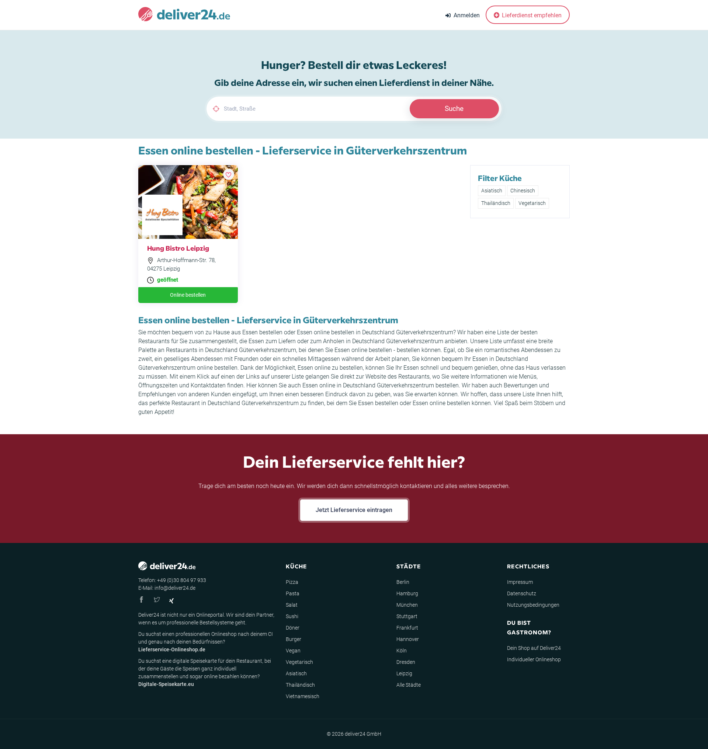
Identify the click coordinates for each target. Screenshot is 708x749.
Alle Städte (408, 685)
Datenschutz (521, 593)
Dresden (405, 662)
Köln (401, 651)
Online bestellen (188, 295)
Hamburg (407, 593)
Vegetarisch (532, 203)
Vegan (293, 651)
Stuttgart (406, 616)
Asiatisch (491, 191)
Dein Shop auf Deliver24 (534, 648)
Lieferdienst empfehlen (531, 15)
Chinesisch (522, 191)
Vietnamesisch (302, 696)
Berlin (402, 582)
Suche (454, 108)
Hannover (407, 639)
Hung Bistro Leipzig (178, 247)
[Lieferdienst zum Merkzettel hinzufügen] (228, 174)
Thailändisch (495, 203)
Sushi (292, 616)
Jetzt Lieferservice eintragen (354, 509)
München (407, 605)
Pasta (292, 593)
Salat (292, 605)
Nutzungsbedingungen (533, 605)
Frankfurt (407, 628)
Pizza (292, 582)
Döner (292, 628)
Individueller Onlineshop (534, 659)
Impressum (520, 582)
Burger (293, 639)
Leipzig (404, 673)
